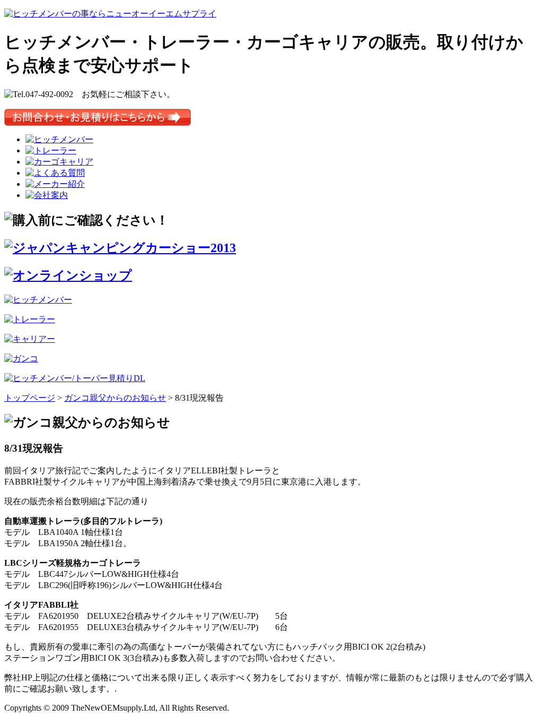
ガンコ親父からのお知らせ (115, 397)
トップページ (29, 397)
